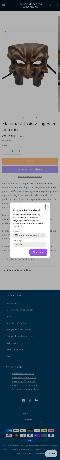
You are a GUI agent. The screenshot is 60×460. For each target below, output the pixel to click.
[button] (47, 207)
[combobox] (27, 235)
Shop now (38, 252)
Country (16, 231)
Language (17, 240)
